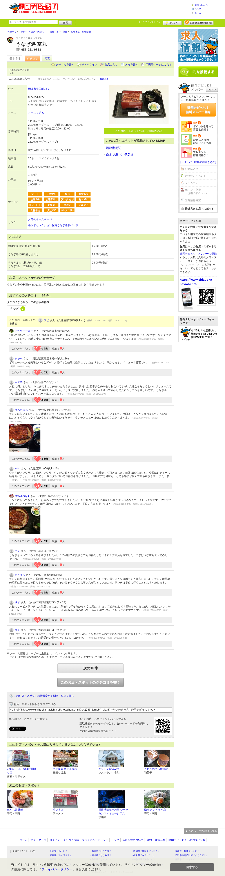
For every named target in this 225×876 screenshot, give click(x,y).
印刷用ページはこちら (158, 64)
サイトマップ (38, 840)
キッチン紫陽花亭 (109, 768)
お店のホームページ (40, 219)
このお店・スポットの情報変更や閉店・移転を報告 (44, 695)
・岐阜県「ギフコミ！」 (143, 855)
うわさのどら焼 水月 (156, 768)
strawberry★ (22, 496)
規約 (149, 840)
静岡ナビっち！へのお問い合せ (187, 840)
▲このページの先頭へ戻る (201, 831)
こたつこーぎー (24, 330)
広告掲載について (132, 840)
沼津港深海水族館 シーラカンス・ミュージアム (113, 811)
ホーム (197, 13)
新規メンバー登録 (199, 22)
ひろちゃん (21, 409)
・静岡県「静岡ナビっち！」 (145, 851)
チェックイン (89, 64)
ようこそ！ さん (149, 22)
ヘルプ (197, 9)
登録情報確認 (193, 200)
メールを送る (36, 112)
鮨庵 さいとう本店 (155, 809)
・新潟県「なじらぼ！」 (101, 855)
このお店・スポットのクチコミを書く (90, 682)
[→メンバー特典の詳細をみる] (198, 162)
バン (17, 551)
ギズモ (19, 382)
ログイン (172, 22)
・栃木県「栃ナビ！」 (59, 851)
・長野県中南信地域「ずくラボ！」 (190, 855)
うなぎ (17, 308)
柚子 (17, 602)
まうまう (20, 574)
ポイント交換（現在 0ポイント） (196, 191)
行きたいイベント (195, 175)
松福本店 (58, 809)
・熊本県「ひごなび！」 (101, 851)
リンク (115, 840)
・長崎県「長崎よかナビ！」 (187, 851)
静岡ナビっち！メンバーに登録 (198, 253)
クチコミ (32, 58)
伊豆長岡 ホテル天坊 (65, 768)
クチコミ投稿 (71, 840)
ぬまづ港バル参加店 (120, 154)
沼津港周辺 (113, 148)
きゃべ (19, 358)
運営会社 (160, 840)
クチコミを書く (65, 64)
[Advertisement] (124, 8)
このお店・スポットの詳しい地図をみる (139, 131)
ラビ (46, 320)
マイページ (191, 182)
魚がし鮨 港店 (15, 809)
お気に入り (111, 64)
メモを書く (131, 64)
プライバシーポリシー (95, 840)
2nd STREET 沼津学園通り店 (21, 770)
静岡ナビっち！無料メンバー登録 (198, 110)
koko (17, 468)
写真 (47, 58)
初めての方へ (201, 5)
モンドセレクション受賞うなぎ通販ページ (53, 225)
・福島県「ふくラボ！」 (60, 855)
